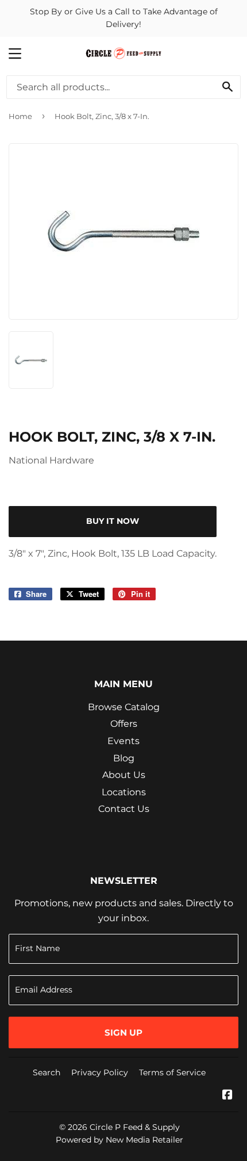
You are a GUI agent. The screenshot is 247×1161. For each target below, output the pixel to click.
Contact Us (123, 808)
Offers (123, 723)
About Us (123, 774)
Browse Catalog (124, 707)
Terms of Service (172, 1072)
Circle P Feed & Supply (135, 1127)
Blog (123, 758)
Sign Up (123, 1032)
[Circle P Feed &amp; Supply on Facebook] (227, 1095)
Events (123, 740)
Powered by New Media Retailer (119, 1139)
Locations (124, 792)
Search (46, 1072)
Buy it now (112, 521)
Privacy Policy (99, 1072)
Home (20, 116)
